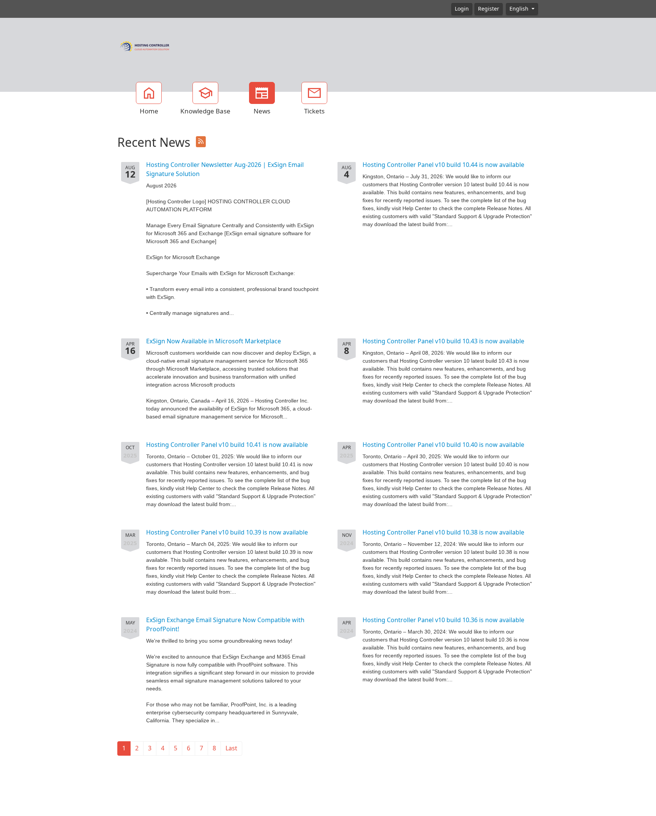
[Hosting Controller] (144, 45)
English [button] (519, 9)
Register (488, 9)
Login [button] (462, 9)
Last (231, 748)
